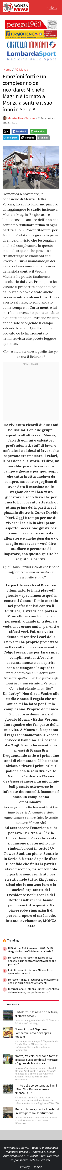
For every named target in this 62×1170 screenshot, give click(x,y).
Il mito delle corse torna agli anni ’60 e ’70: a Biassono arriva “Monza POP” (36, 1089)
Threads (29, 137)
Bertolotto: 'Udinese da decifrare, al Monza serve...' (36, 1014)
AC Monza (21, 69)
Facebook (21, 131)
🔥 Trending (11, 940)
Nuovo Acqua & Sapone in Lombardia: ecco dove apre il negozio (33, 1033)
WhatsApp (39, 131)
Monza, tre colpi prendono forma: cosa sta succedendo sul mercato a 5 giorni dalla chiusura (36, 1059)
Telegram (12, 137)
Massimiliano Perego (21, 118)
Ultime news (11, 1004)
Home (7, 69)
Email (45, 137)
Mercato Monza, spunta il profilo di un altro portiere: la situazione (37, 1111)
